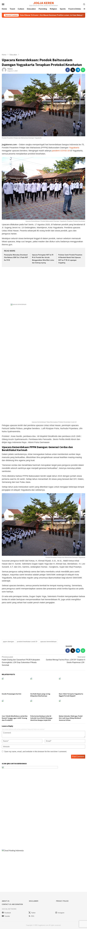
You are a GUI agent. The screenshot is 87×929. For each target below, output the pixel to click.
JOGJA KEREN (43, 3)
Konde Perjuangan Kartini (11, 694)
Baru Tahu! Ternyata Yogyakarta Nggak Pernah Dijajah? (71, 695)
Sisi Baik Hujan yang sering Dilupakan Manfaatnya (40, 695)
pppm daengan (8, 641)
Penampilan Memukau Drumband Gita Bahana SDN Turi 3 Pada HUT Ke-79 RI (16, 257)
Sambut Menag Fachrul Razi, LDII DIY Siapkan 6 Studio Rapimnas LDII (65, 659)
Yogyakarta (74, 147)
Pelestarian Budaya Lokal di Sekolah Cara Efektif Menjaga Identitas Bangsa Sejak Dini (41, 718)
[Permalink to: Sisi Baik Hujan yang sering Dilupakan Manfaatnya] (43, 685)
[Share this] (67, 70)
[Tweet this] (72, 70)
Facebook (7, 913)
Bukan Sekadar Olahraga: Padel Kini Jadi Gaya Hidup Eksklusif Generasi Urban (70, 718)
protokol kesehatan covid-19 (27, 641)
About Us (5, 901)
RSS (32, 916)
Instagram (61, 913)
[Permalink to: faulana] (4, 70)
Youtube (7, 916)
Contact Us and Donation (12, 904)
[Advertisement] (43, 35)
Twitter (33, 913)
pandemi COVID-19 (61, 151)
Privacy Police (62, 901)
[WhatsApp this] (83, 70)
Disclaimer (33, 901)
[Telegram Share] (78, 70)
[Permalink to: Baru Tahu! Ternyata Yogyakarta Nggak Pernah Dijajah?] (72, 685)
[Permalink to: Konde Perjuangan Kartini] (15, 685)
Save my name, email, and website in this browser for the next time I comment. (35, 752)
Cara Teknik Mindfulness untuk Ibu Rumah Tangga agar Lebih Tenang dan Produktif (14, 718)
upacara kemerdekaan (48, 641)
